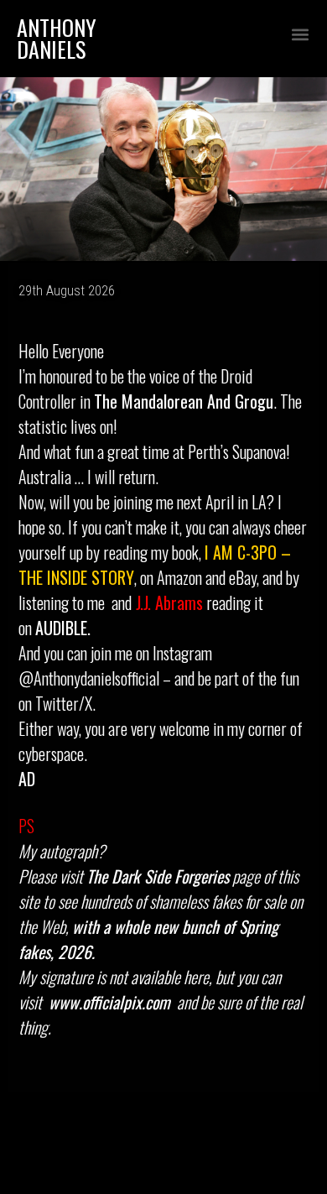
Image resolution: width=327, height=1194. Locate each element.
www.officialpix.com (109, 1001)
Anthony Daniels (56, 38)
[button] (300, 35)
